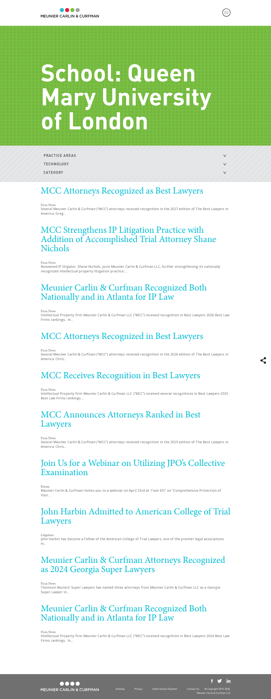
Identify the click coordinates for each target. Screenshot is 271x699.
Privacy (138, 688)
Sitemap (120, 688)
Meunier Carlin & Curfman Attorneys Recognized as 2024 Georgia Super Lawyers (133, 564)
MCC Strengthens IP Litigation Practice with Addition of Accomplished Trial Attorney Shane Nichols (128, 239)
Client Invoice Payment (164, 688)
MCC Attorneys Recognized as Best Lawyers (122, 190)
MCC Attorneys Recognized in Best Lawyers (122, 335)
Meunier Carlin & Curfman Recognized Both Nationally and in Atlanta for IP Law (124, 292)
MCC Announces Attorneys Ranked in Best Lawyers (121, 419)
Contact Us (193, 688)
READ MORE (209, 222)
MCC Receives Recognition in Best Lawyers (120, 375)
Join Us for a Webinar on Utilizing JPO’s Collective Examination (133, 467)
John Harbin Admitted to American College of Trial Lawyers (135, 516)
